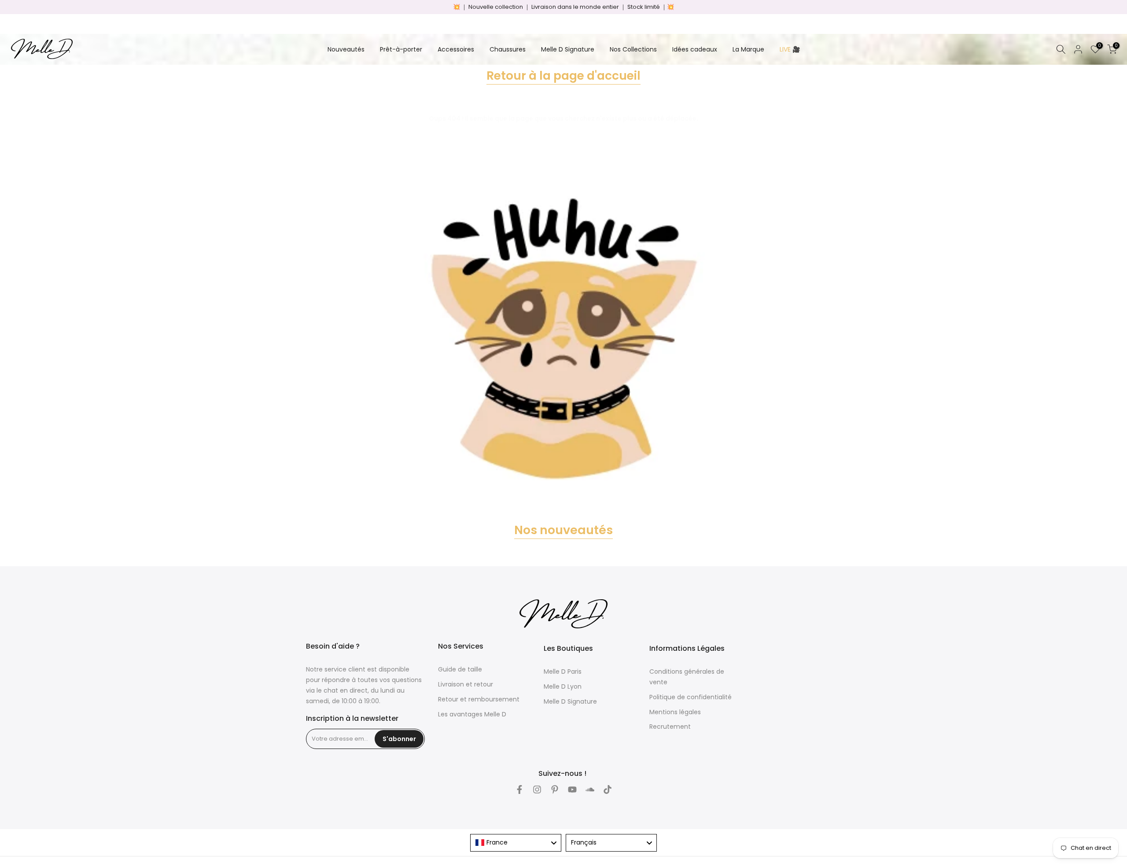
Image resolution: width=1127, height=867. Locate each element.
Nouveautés (346, 49)
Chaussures (508, 49)
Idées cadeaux (694, 49)
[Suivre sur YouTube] (572, 789)
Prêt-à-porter (401, 49)
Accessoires (456, 49)
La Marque (748, 49)
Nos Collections (633, 49)
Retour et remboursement (478, 699)
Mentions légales (675, 712)
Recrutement (670, 726)
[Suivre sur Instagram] (537, 789)
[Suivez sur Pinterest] (554, 789)
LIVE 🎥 (790, 49)
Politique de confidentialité (690, 697)
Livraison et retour (465, 684)
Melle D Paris (563, 671)
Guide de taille (460, 669)
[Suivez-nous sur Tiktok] (607, 789)
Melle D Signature (567, 49)
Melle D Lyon (563, 686)
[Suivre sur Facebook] (519, 789)
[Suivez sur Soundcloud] (590, 789)
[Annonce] (563, 7)
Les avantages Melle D (472, 714)
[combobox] (515, 843)
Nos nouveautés (563, 530)
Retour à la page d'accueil (563, 75)
